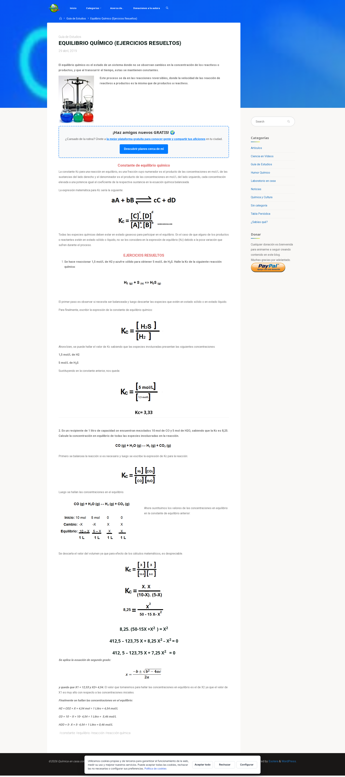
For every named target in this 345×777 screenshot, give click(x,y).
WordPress (289, 761)
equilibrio (84, 733)
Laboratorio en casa (263, 181)
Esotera (273, 761)
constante (68, 733)
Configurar (247, 764)
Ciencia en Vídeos (262, 156)
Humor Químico (260, 172)
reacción (98, 733)
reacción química (118, 733)
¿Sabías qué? (259, 222)
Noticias (256, 189)
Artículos (256, 148)
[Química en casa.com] (54, 8)
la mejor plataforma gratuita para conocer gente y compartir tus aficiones (156, 139)
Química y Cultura (261, 197)
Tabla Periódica (260, 213)
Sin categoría (259, 205)
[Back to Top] (331, 772)
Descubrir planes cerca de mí (144, 148)
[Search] (167, 8)
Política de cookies (155, 768)
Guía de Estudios (76, 18)
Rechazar (225, 764)
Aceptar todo (203, 764)
